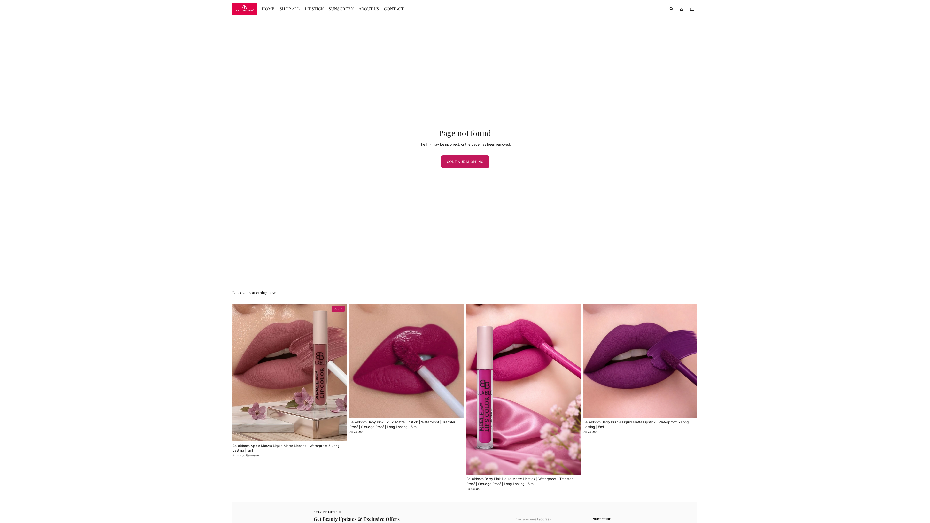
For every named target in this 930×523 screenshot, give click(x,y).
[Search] (671, 8)
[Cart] (692, 8)
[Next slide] (339, 372)
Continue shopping (465, 162)
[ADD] (339, 434)
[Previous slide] (239, 372)
